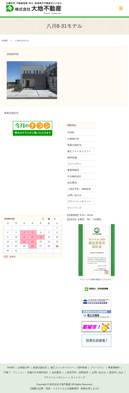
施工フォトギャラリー (79, 151)
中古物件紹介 (74, 176)
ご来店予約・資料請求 (79, 189)
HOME (5, 40)
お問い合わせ (74, 195)
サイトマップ (74, 207)
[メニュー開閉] (121, 8)
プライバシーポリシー (79, 201)
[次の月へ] (57, 219)
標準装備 (72, 157)
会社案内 (72, 182)
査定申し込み (116, 372)
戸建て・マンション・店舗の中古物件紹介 (26, 372)
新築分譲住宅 (11, 113)
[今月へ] (49, 219)
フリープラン (74, 163)
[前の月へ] (41, 219)
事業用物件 (73, 170)
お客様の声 (73, 138)
